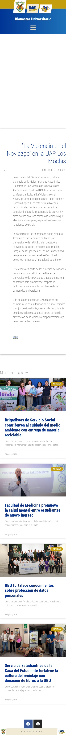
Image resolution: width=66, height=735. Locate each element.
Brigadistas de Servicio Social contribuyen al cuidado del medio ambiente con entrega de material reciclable (33, 427)
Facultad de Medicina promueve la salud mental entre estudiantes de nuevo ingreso (32, 510)
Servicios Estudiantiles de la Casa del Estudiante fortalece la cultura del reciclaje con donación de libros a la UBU (31, 673)
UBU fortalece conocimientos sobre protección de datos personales (29, 590)
